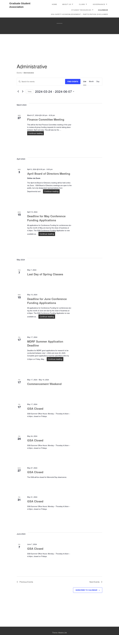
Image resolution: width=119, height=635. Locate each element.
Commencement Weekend (44, 384)
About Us (66, 4)
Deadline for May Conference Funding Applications (46, 218)
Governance (99, 4)
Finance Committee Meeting (45, 119)
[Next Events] (22, 91)
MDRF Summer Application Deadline (45, 343)
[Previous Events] (18, 91)
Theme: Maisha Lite (59, 632)
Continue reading (36, 133)
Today (29, 91)
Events (19, 73)
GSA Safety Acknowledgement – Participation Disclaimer (79, 14)
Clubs (82, 4)
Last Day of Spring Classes (45, 274)
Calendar (103, 10)
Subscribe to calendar (86, 590)
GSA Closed (35, 408)
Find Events (72, 81)
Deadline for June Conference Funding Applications (47, 301)
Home (54, 4)
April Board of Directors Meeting (48, 174)
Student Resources (81, 10)
